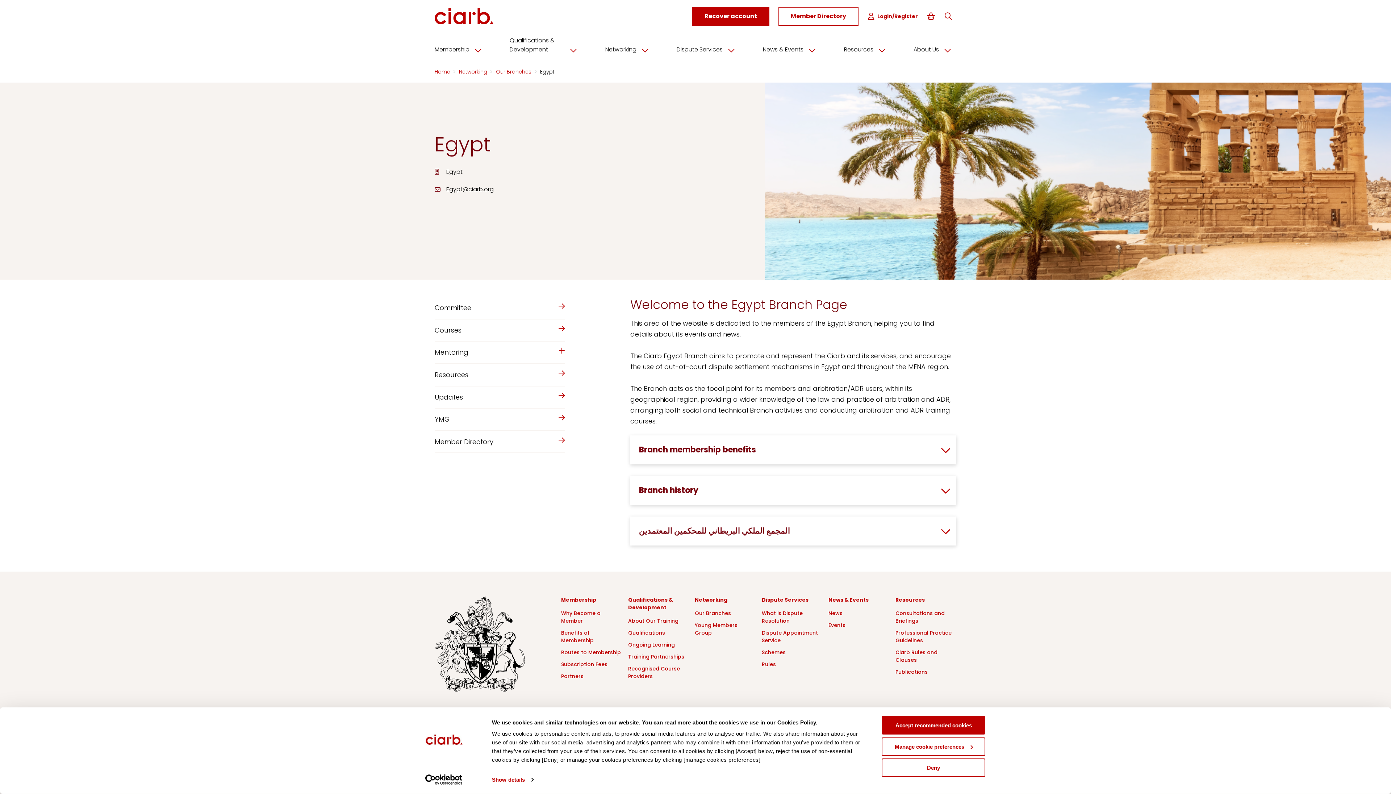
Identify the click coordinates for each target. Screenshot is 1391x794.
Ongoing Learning (651, 644)
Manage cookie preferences (929, 746)
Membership (452, 49)
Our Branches (514, 71)
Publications (911, 672)
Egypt (547, 71)
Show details (508, 780)
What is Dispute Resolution (782, 617)
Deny (933, 768)
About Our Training (653, 620)
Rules (769, 664)
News (835, 613)
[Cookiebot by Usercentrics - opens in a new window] (444, 779)
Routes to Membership (591, 652)
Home (443, 71)
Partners (572, 676)
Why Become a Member (581, 617)
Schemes (774, 652)
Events (836, 625)
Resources (858, 49)
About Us (926, 49)
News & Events (783, 49)
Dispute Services (700, 49)
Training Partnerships (656, 656)
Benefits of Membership (577, 636)
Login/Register (897, 16)
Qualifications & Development (532, 45)
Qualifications (646, 632)
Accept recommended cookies (933, 725)
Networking (620, 49)
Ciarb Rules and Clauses (916, 656)
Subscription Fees (584, 664)
